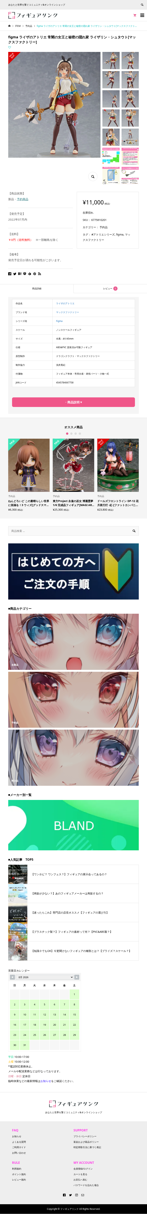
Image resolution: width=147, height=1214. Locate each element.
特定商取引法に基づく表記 (87, 1147)
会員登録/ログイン (83, 1168)
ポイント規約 (19, 1174)
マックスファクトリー (67, 312)
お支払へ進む (80, 1179)
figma (119, 234)
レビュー (109, 288)
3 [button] (75, 433)
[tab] (37, 288)
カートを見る (80, 1174)
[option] (29, 475)
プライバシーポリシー (85, 1136)
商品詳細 (36, 288)
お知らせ (16, 1136)
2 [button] (71, 433)
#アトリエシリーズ (103, 234)
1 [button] (67, 433)
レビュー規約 (19, 1179)
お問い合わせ (19, 1152)
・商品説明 (72, 402)
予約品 (104, 227)
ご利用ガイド (19, 1147)
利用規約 (16, 1168)
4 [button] (80, 433)
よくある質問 (19, 1141)
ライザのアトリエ (65, 303)
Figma (59, 321)
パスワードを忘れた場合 (86, 1185)
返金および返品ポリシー (86, 1141)
